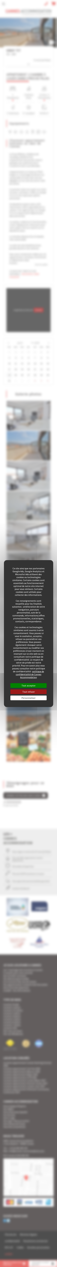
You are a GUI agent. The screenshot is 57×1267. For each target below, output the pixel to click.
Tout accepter (28, 685)
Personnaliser (28, 697)
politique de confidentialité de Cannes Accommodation (30, 674)
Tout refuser (28, 691)
